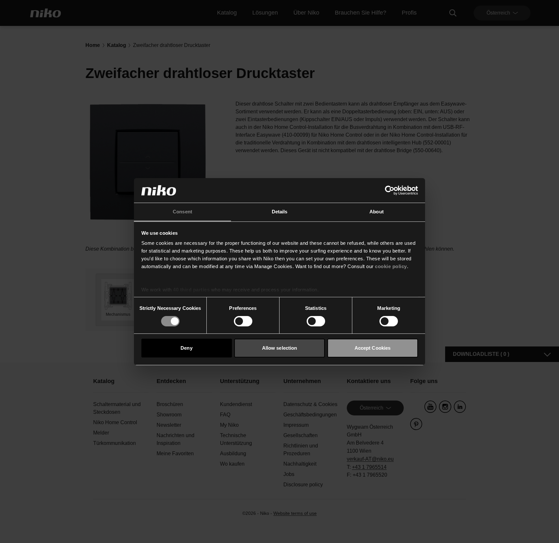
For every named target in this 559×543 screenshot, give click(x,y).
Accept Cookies (372, 348)
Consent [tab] (182, 211)
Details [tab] (280, 211)
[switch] (243, 321)
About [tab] (376, 211)
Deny (186, 348)
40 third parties (191, 289)
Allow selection (279, 348)
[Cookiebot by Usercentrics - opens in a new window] (389, 190)
